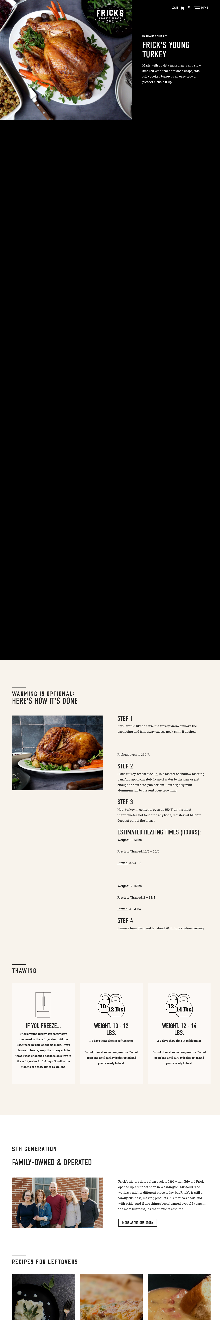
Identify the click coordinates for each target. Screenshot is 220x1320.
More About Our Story (137, 1222)
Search (189, 7)
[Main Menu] (197, 7)
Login (175, 8)
